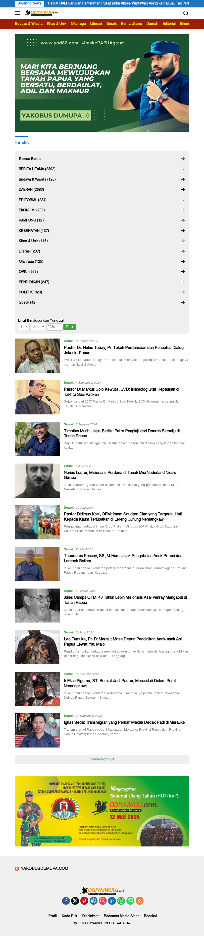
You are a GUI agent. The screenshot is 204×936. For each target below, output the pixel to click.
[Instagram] (103, 901)
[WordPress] (94, 901)
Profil (53, 916)
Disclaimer (90, 916)
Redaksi (150, 916)
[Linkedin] (112, 901)
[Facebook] (66, 901)
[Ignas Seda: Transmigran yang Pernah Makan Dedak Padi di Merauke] (37, 730)
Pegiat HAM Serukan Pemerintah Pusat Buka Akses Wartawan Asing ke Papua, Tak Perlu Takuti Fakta (113, 3)
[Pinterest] (84, 901)
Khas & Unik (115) (33, 241)
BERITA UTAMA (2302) (37, 169)
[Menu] (18, 13)
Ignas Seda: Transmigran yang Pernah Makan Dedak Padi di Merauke (124, 723)
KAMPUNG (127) (32, 220)
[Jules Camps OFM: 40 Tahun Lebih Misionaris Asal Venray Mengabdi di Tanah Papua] (37, 606)
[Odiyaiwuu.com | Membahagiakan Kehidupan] (41, 13)
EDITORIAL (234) (33, 200)
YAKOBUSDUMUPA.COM (44, 869)
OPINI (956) (28, 272)
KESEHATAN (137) (34, 231)
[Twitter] (75, 901)
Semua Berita (30, 159)
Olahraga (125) (31, 262)
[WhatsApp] (130, 901)
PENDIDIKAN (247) (34, 282)
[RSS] (140, 901)
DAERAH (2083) (31, 190)
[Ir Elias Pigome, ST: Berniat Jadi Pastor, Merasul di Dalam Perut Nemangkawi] (37, 689)
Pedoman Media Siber (121, 916)
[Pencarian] (186, 13)
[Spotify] (121, 901)
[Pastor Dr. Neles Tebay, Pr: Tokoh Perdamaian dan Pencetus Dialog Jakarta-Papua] (37, 356)
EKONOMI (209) (32, 210)
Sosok (69, 341)
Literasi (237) (29, 251)
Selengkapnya (102, 759)
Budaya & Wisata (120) (37, 180)
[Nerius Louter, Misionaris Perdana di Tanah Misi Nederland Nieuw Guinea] (37, 481)
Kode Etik (69, 916)
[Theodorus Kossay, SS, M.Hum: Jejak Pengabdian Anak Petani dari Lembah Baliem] (37, 564)
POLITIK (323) (30, 292)
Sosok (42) (28, 303)
